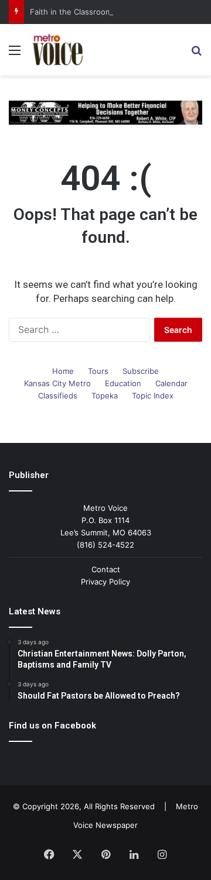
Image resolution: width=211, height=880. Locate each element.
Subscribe (140, 371)
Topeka (104, 395)
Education (123, 383)
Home (63, 371)
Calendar (171, 383)
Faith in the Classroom (71, 11)
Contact (105, 569)
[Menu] (15, 54)
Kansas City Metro (57, 383)
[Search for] (196, 54)
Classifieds (57, 395)
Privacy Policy (105, 581)
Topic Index (152, 395)
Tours (98, 371)
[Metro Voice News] (56, 49)
